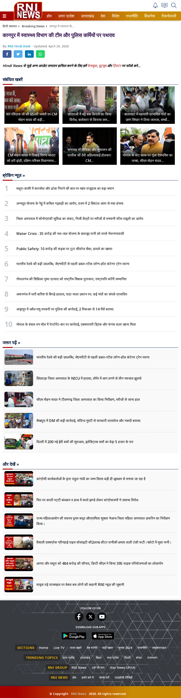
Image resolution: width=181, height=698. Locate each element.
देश (103, 16)
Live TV (59, 647)
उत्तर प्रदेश (65, 16)
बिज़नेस (149, 16)
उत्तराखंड (86, 16)
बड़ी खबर (107, 647)
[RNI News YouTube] (102, 619)
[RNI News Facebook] (79, 619)
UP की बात (98, 667)
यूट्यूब (103, 65)
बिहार (99, 657)
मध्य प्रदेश (113, 657)
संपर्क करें (104, 677)
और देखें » (11, 464)
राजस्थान (152, 657)
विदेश (115, 16)
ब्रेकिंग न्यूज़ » (14, 175)
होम (49, 16)
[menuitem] (49, 15)
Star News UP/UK (122, 667)
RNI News (79, 667)
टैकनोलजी (168, 16)
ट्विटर (117, 65)
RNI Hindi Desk (19, 46)
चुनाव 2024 (125, 647)
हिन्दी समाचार (10, 26)
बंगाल (139, 657)
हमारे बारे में (88, 677)
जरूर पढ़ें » (11, 342)
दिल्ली (127, 657)
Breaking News (33, 26)
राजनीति (131, 16)
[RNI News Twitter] (90, 619)
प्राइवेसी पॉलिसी (123, 677)
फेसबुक (92, 65)
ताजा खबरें (75, 647)
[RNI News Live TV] (165, 6)
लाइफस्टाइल (159, 647)
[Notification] (155, 7)
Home (43, 647)
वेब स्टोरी (92, 647)
